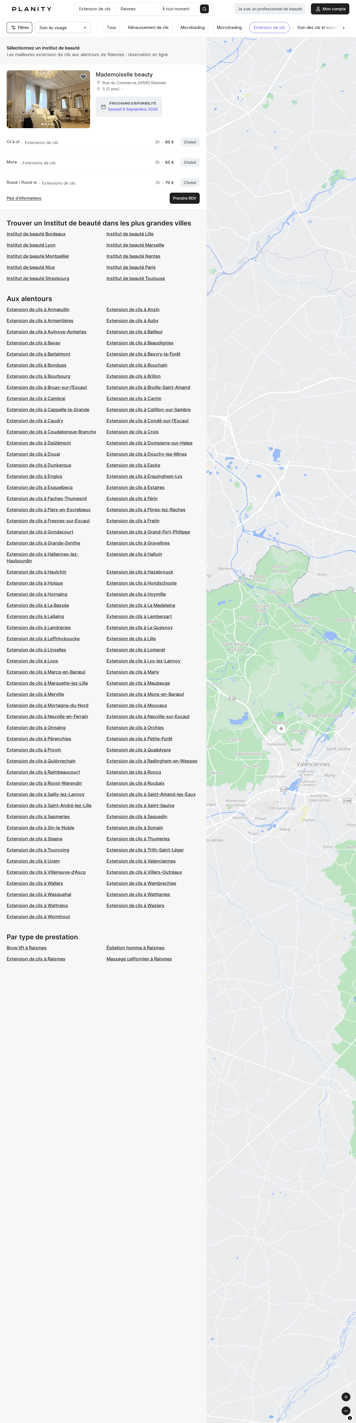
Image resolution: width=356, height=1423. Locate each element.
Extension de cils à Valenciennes (141, 861)
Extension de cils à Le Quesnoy (140, 627)
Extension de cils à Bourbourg (38, 376)
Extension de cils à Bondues (36, 365)
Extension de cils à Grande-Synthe (43, 543)
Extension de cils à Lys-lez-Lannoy (144, 661)
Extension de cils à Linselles (36, 649)
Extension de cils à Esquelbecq (40, 487)
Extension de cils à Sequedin (137, 816)
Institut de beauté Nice (31, 267)
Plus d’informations (24, 198)
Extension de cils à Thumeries (138, 838)
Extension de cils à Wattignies (138, 894)
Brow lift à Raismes (27, 947)
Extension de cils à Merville (35, 694)
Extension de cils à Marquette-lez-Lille (47, 683)
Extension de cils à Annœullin (38, 309)
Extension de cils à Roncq (134, 772)
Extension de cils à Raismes (36, 959)
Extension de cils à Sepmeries (38, 816)
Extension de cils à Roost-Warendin (44, 783)
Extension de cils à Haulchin (36, 572)
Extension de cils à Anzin (133, 309)
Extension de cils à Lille (131, 638)
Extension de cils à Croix (133, 431)
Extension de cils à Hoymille (136, 594)
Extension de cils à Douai (33, 454)
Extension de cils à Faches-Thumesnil (47, 498)
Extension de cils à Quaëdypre (139, 750)
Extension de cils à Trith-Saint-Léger (145, 850)
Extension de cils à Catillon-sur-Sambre (149, 409)
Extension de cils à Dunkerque (39, 465)
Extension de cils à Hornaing (37, 594)
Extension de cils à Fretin (133, 520)
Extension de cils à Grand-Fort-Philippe (148, 532)
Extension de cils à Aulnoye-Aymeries (46, 331)
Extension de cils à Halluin (134, 554)
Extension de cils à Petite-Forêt (139, 738)
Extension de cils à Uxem (33, 861)
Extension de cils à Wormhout (38, 916)
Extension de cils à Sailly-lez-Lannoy (46, 794)
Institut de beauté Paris (131, 267)
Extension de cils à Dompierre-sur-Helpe (149, 443)
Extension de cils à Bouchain (137, 365)
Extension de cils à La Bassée (38, 605)
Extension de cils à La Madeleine (141, 605)
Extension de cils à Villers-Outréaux (144, 872)
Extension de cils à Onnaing (36, 727)
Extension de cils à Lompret (136, 649)
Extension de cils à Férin (132, 498)
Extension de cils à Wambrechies (141, 883)
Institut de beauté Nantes (133, 256)
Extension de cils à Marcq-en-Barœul (46, 672)
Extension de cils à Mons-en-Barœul (145, 694)
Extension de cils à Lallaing (35, 616)
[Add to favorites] (83, 77)
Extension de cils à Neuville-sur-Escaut (148, 716)
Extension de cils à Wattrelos (37, 905)
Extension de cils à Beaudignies (140, 343)
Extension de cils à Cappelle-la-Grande (48, 409)
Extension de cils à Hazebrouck (140, 572)
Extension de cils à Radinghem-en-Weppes (152, 761)
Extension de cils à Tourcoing (38, 850)
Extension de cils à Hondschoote (142, 583)
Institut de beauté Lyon (31, 245)
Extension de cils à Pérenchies (39, 738)
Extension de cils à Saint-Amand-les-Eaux (151, 794)
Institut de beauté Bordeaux (36, 234)
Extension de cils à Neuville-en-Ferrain (47, 716)
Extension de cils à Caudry (35, 420)
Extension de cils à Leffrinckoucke (43, 638)
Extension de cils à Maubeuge (138, 683)
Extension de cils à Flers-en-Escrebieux (49, 509)
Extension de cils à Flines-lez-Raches (146, 509)
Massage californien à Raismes (139, 959)
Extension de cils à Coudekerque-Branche (51, 431)
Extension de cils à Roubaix (136, 783)
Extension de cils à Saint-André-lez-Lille (49, 805)
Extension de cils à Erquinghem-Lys (144, 476)
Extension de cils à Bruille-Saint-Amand (148, 387)
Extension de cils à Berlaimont (38, 354)
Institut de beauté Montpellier (38, 256)
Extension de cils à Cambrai (36, 398)
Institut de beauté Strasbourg (38, 278)
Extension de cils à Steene (34, 838)
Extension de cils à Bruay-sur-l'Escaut (47, 387)
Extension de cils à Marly (133, 672)
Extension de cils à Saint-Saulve (140, 805)
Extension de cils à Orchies (135, 727)
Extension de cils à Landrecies (39, 627)
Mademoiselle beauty (124, 74)
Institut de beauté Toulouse (136, 278)
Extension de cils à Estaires (136, 487)
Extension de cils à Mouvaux (137, 705)
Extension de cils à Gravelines (138, 543)
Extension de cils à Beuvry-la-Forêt (144, 354)
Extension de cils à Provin (34, 750)
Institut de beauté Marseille (135, 245)
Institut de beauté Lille (130, 234)
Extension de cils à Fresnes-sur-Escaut (48, 520)
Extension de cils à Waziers (135, 905)
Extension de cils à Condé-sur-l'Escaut (148, 420)
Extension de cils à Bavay (33, 343)
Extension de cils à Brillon (134, 376)
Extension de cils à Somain (135, 827)
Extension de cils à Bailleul (134, 331)
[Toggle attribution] (350, 1418)
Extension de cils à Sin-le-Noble (40, 827)
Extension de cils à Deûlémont (39, 443)
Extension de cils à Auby (133, 320)
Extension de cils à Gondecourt (40, 532)
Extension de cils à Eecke (133, 465)
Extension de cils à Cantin (134, 398)
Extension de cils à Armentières (40, 320)
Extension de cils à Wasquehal (39, 894)
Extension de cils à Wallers (35, 883)
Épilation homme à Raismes (136, 947)
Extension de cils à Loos (32, 661)
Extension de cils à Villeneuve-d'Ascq (46, 872)
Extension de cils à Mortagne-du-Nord (47, 705)
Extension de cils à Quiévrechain (41, 761)
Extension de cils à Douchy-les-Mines (147, 454)
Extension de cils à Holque (35, 583)
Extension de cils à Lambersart (139, 616)
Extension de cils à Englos (34, 476)
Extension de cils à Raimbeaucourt (43, 772)
